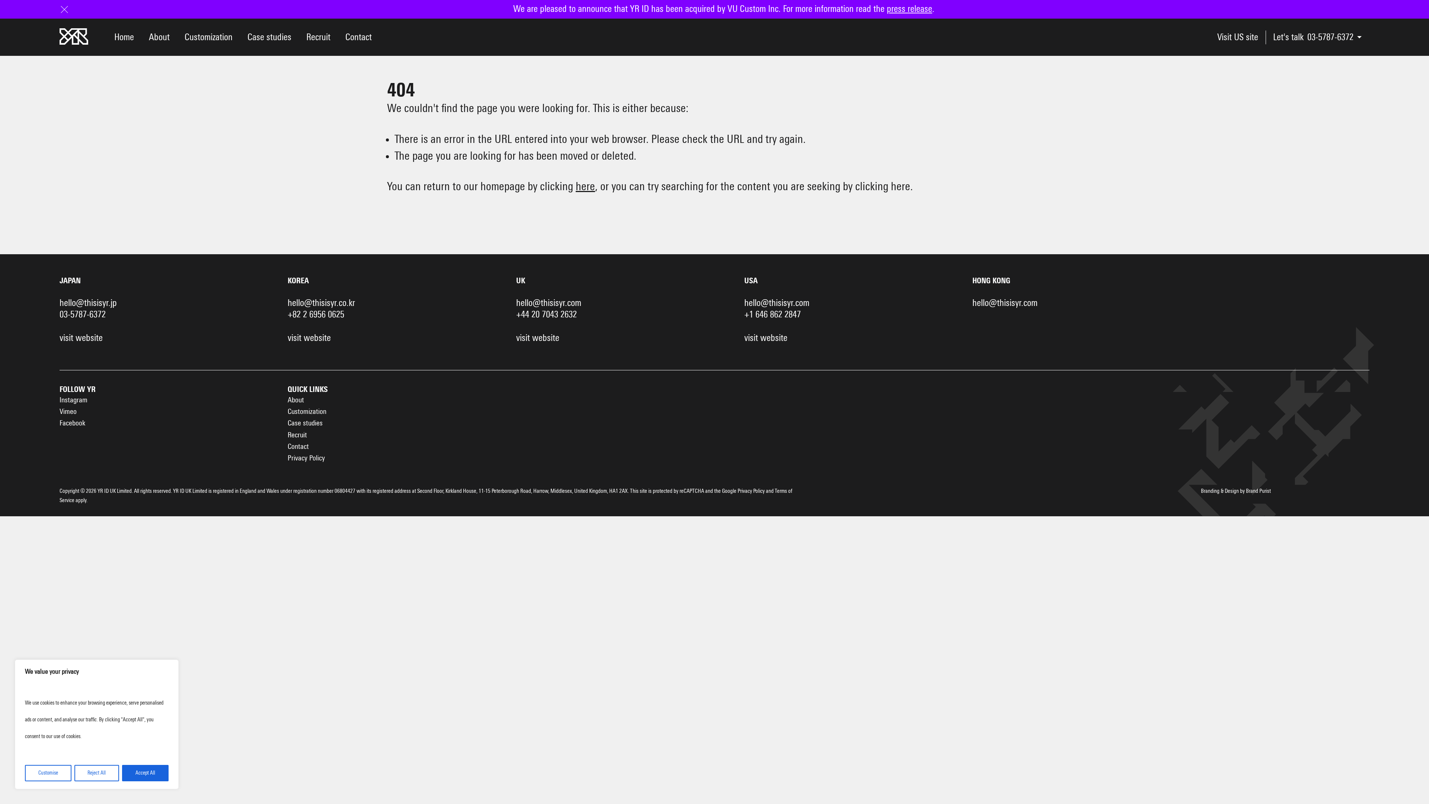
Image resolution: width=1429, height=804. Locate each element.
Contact (358, 37)
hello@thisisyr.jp (88, 303)
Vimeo (68, 411)
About (159, 37)
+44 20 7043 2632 (546, 314)
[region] (97, 724)
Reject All (96, 773)
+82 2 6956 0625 (316, 314)
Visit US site (1237, 37)
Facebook (72, 423)
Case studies (269, 37)
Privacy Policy (306, 458)
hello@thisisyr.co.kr (321, 303)
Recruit (318, 37)
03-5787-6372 (1330, 37)
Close (69, 9)
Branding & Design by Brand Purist (1236, 491)
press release (909, 9)
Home (124, 37)
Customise (48, 773)
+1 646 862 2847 (772, 314)
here (585, 187)
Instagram (73, 400)
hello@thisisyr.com (548, 303)
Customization (209, 37)
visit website (81, 338)
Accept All (145, 773)
